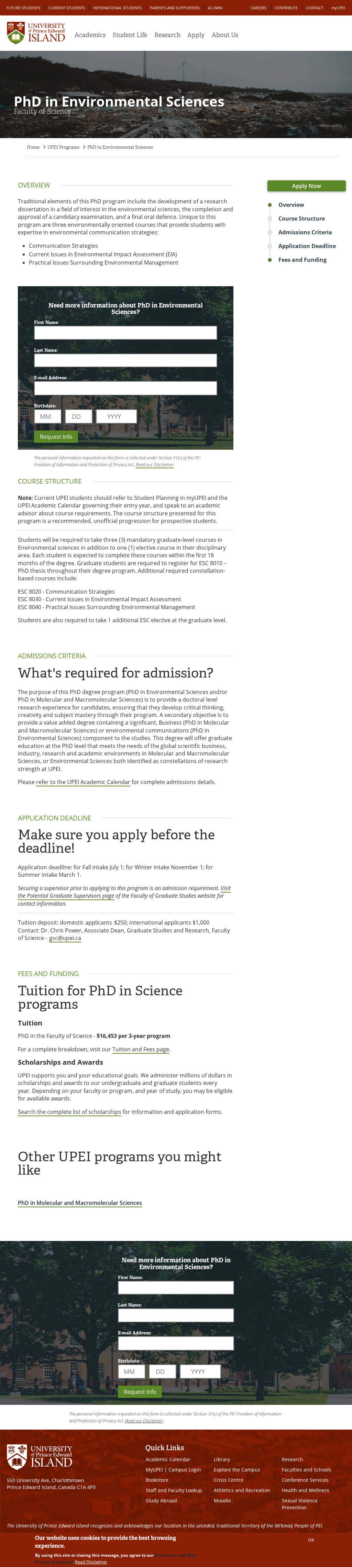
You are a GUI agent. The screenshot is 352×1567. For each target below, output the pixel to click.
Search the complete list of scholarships (69, 1112)
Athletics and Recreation (242, 1490)
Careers (258, 7)
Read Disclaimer (91, 1562)
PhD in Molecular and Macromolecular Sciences (80, 1203)
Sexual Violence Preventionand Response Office (305, 1507)
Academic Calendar (168, 1459)
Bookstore (157, 1480)
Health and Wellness (305, 1490)
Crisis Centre (228, 1480)
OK (311, 1540)
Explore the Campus (237, 1469)
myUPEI (338, 7)
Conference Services (305, 1480)
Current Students (66, 7)
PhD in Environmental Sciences (120, 147)
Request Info (56, 436)
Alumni (215, 7)
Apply (196, 35)
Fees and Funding (302, 260)
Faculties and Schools (306, 1469)
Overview (291, 205)
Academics (90, 35)
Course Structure (301, 218)
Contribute (286, 7)
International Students (117, 7)
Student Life (129, 35)
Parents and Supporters (175, 7)
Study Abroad (161, 1500)
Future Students (23, 7)
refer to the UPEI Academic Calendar (83, 782)
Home (33, 147)
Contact (314, 7)
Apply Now (306, 186)
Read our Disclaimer (155, 464)
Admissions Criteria (305, 232)
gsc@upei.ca (65, 938)
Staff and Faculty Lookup (174, 1490)
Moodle (222, 1500)
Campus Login (184, 1469)
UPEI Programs (63, 147)
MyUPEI (154, 1469)
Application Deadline (307, 246)
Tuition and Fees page (140, 1049)
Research (167, 35)
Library (222, 1459)
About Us (225, 35)
